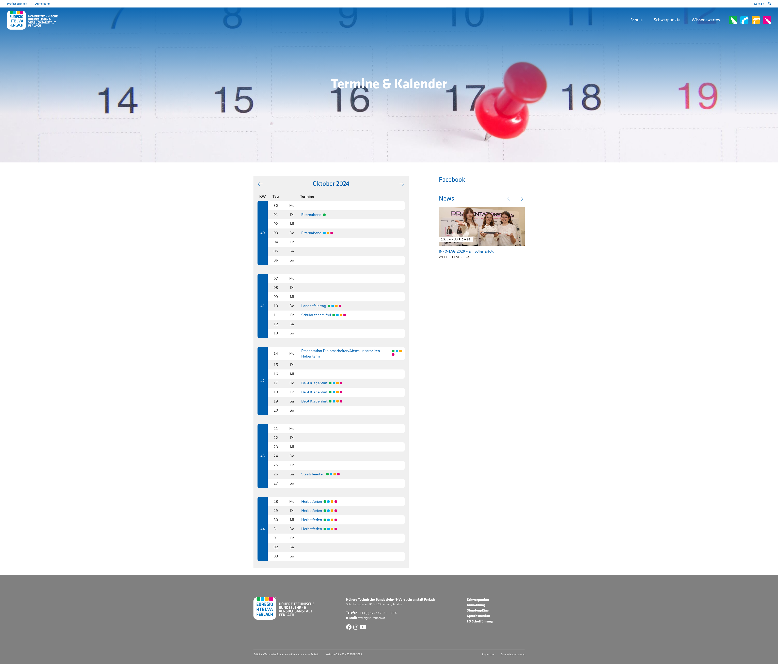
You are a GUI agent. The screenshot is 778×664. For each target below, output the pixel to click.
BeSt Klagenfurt (314, 382)
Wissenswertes (706, 20)
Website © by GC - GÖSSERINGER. (344, 654)
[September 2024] (260, 184)
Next (521, 199)
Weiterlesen (451, 257)
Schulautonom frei (316, 314)
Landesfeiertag (313, 305)
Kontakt (759, 4)
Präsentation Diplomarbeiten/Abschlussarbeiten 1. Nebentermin (342, 353)
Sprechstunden (478, 616)
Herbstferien (311, 501)
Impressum (488, 654)
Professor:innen (17, 4)
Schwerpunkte (667, 20)
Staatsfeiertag (313, 474)
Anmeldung (42, 4)
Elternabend (311, 214)
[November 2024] (402, 184)
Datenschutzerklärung (513, 654)
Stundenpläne (478, 610)
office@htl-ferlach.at (371, 618)
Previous (509, 199)
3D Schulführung (480, 621)
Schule (636, 20)
